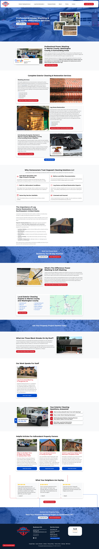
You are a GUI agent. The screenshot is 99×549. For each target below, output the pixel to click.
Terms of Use (58, 543)
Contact (73, 4)
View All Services (49, 159)
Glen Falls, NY (22, 308)
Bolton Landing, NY (38, 306)
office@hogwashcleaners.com (40, 531)
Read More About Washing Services (28, 100)
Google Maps (32, 543)
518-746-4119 (89, 4)
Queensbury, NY (22, 303)
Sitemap (63, 543)
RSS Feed (68, 543)
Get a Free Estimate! (9, 545)
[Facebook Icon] (33, 538)
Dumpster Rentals (51, 4)
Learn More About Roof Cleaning (25, 351)
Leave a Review (39, 543)
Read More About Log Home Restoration (61, 128)
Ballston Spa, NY (37, 304)
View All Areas (22, 312)
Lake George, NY (23, 306)
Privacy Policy (51, 543)
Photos (66, 4)
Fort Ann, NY (37, 309)
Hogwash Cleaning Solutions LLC (46, 545)
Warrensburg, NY (38, 308)
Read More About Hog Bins (26, 154)
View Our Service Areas (55, 538)
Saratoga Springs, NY (38, 303)
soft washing (24, 84)
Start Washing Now (55, 256)
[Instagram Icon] (35, 538)
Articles (45, 543)
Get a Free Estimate (33, 23)
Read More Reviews (49, 501)
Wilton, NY (21, 304)
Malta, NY (21, 309)
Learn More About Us (51, 65)
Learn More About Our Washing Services (56, 284)
